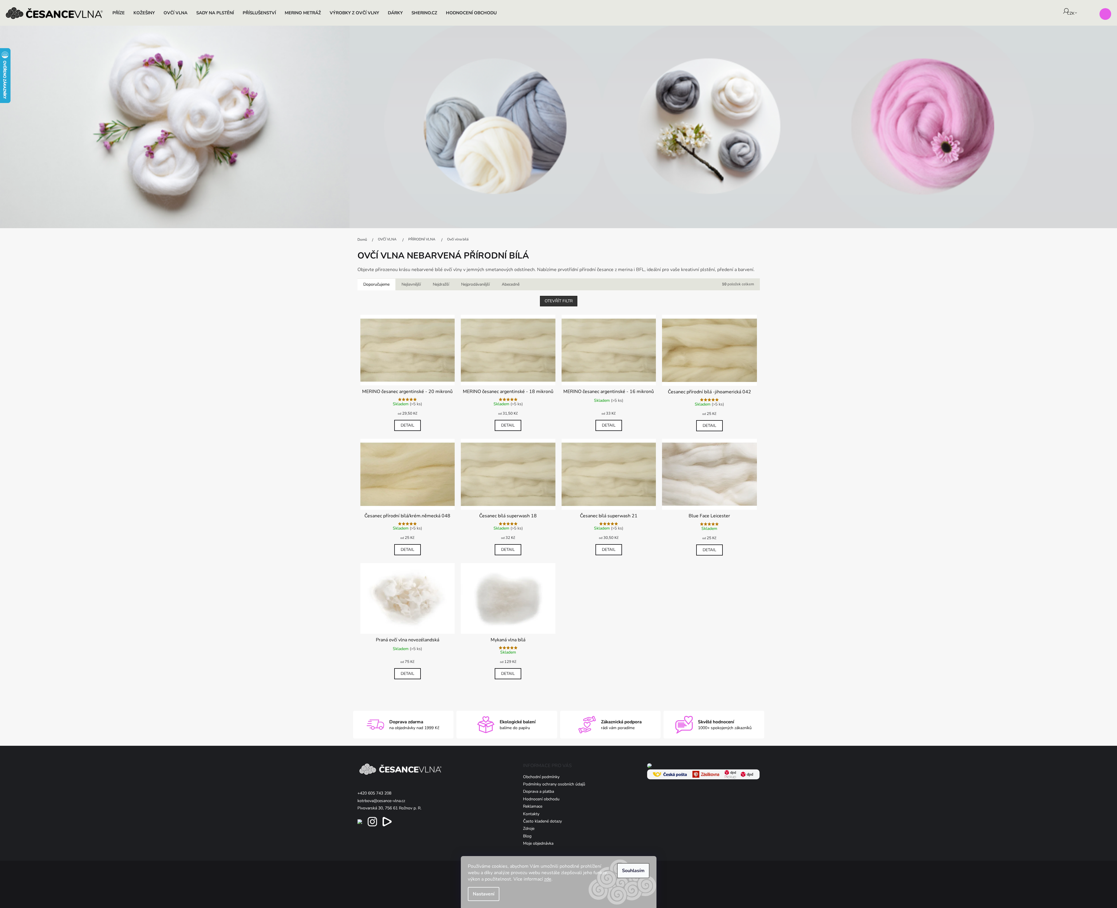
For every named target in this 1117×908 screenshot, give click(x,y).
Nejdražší (441, 284)
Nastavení (483, 894)
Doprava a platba (538, 791)
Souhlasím (633, 870)
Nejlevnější (411, 284)
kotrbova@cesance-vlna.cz (381, 801)
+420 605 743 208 (374, 793)
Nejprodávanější (475, 284)
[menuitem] (118, 13)
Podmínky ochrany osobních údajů (554, 784)
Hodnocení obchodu (541, 799)
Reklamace (532, 806)
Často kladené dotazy (542, 821)
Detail (407, 425)
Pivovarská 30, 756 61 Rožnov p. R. (389, 808)
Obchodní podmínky (541, 777)
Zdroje (528, 828)
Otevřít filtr (559, 301)
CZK (1071, 13)
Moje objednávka (538, 843)
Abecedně (511, 284)
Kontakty (531, 814)
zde (547, 879)
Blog (527, 836)
